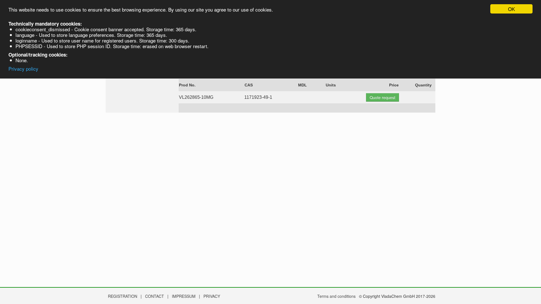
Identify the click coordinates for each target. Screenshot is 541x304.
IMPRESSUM (184, 296)
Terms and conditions (336, 296)
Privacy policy (23, 68)
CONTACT (155, 296)
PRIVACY (211, 296)
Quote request (382, 97)
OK (511, 8)
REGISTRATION (122, 296)
